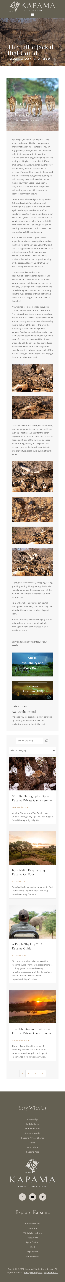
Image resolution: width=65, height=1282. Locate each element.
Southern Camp (32, 1128)
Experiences (32, 1251)
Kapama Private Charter (32, 1138)
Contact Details (32, 1223)
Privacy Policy (30, 1272)
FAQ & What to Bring (32, 1233)
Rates (32, 1142)
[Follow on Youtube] (32, 1197)
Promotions (32, 1147)
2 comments (33, 120)
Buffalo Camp (32, 1124)
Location (32, 1228)
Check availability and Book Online (32, 663)
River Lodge (32, 1119)
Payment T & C (51, 1272)
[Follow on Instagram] (42, 1197)
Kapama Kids (32, 1152)
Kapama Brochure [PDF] (32, 689)
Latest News (32, 1237)
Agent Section (32, 1242)
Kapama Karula (32, 1133)
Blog (32, 1247)
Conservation (32, 1256)
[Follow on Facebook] (22, 1197)
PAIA (40, 1272)
